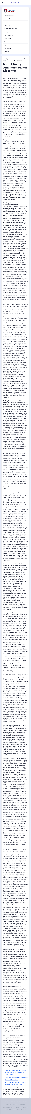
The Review (7, 22)
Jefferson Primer (8, 35)
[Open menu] (2, 2)
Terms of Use (25, 1107)
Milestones (7, 25)
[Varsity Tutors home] (15, 2)
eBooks (6, 45)
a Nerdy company (8, 1109)
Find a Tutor (6, 1101)
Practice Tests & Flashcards (15, 1101)
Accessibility (19, 1109)
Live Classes (25, 1101)
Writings (6, 32)
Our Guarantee (18, 1107)
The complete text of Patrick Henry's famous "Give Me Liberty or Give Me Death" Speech (15, 1072)
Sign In (25, 1109)
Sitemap (6, 51)
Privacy (12, 1107)
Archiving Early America (6, 59)
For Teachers (7, 48)
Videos (6, 42)
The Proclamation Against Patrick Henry (16, 1077)
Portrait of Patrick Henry (12, 1080)
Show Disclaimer (6, 1107)
